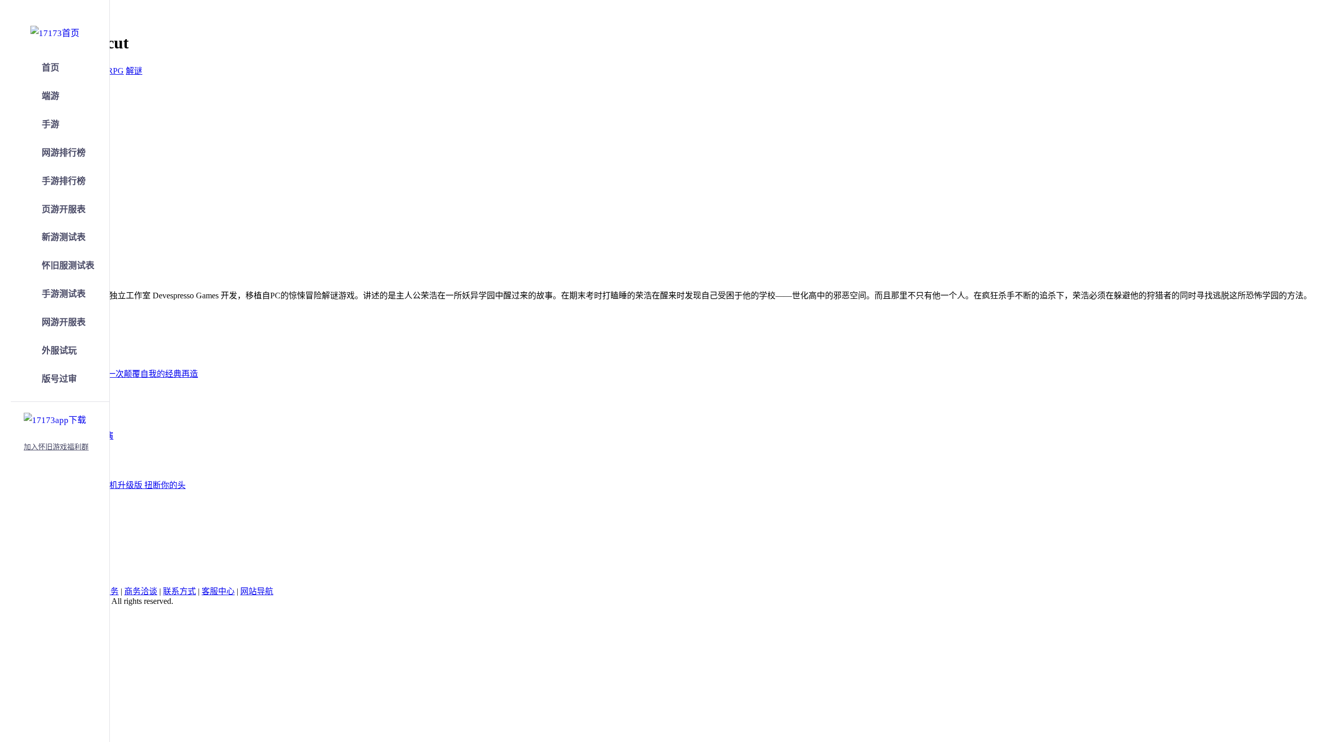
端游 (50, 96)
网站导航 (256, 591)
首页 (50, 68)
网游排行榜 (64, 153)
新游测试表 (64, 237)
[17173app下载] (55, 418)
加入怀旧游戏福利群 (56, 447)
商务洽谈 (140, 591)
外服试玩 (59, 351)
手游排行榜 (64, 181)
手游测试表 (64, 294)
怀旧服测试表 (68, 266)
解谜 (134, 70)
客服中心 (218, 591)
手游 (50, 124)
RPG (115, 70)
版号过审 (59, 379)
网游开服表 (64, 322)
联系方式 (179, 591)
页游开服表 (64, 209)
